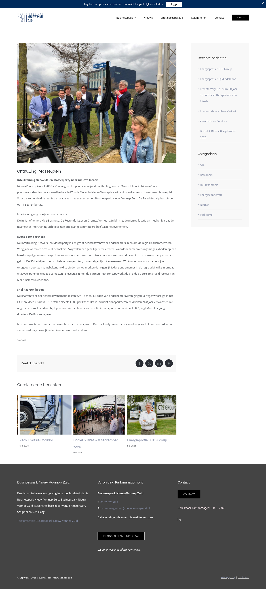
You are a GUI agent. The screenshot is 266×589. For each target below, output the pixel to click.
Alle (202, 165)
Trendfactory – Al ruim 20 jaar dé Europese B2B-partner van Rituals (218, 95)
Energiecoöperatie (211, 195)
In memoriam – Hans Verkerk (218, 111)
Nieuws (204, 204)
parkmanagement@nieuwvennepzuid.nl (125, 508)
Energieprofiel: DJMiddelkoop (218, 79)
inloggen (174, 4)
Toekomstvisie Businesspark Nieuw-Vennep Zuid (47, 520)
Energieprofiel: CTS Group (144, 440)
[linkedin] (179, 519)
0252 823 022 (109, 502)
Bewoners (206, 175)
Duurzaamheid (209, 185)
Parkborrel (206, 214)
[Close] (263, 2)
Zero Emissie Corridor (34, 440)
